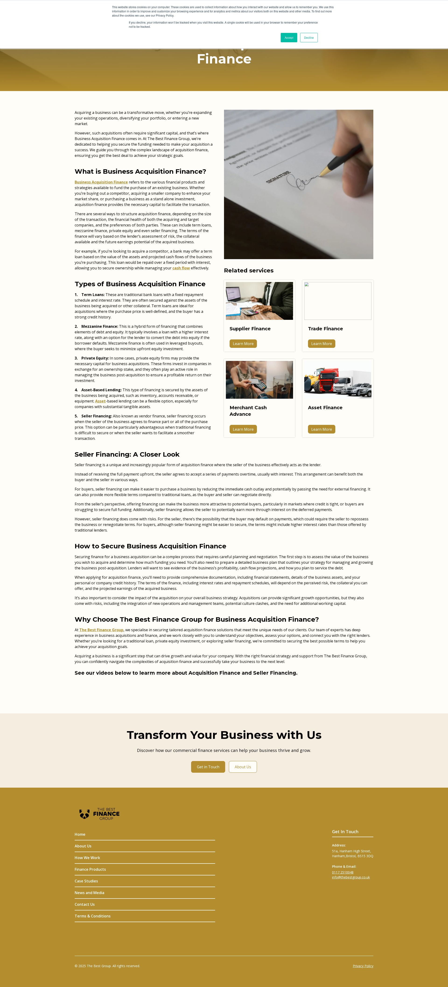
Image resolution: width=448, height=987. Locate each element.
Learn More (243, 343)
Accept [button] (289, 37)
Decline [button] (309, 37)
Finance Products (90, 869)
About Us (243, 766)
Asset (100, 401)
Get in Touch (208, 766)
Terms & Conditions (93, 916)
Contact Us (85, 904)
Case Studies (86, 881)
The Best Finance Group (101, 629)
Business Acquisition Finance (101, 182)
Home (80, 834)
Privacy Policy (363, 966)
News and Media (89, 892)
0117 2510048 (343, 872)
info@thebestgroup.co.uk (351, 877)
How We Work (87, 857)
